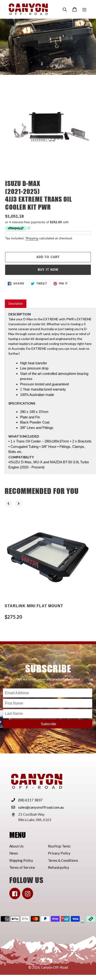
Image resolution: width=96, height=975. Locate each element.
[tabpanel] (50, 391)
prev (8, 503)
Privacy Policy (59, 853)
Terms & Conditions (63, 860)
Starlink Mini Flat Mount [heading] (34, 606)
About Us (16, 846)
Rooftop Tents (59, 846)
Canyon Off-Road (54, 967)
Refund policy (58, 867)
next (18, 503)
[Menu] (84, 9)
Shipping (31, 238)
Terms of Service (22, 867)
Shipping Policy (21, 860)
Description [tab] (15, 303)
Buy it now (48, 269)
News (13, 853)
